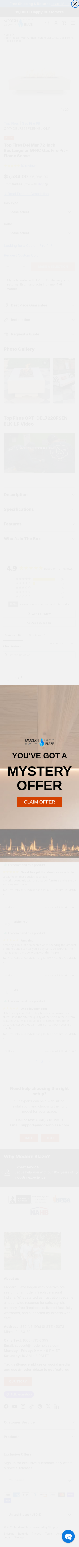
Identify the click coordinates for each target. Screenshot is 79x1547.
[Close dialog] (75, 4)
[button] (68, 1536)
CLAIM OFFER (39, 801)
